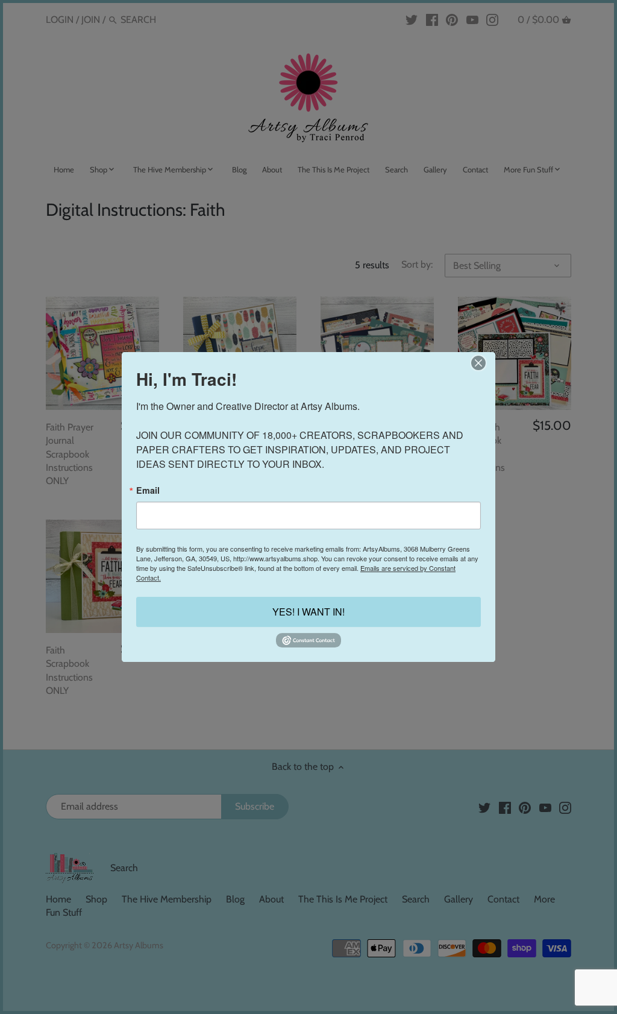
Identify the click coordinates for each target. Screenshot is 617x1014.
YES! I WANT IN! (308, 612)
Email (148, 490)
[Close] (478, 363)
